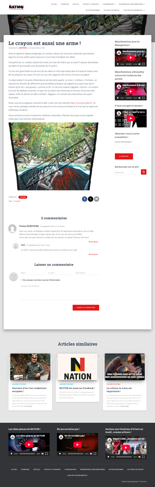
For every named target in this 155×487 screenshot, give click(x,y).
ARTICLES (76, 4)
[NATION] (16, 7)
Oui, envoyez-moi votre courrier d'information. (42, 280)
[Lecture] (118, 64)
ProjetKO (17, 201)
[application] (131, 58)
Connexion (65, 4)
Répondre (94, 242)
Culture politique (19, 384)
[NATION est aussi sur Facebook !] (77, 367)
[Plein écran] (143, 64)
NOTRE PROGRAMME (93, 10)
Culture (23, 197)
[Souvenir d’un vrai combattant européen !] (30, 367)
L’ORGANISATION (108, 4)
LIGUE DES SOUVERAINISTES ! (133, 10)
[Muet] (139, 64)
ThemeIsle (143, 482)
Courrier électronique (123, 142)
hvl (23, 244)
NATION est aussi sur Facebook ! (77, 388)
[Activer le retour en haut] (150, 482)
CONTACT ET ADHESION (91, 4)
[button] (114, 4)
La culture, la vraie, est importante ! (119, 390)
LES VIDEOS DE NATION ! (112, 10)
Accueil (54, 4)
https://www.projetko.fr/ (81, 103)
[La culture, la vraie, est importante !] (125, 367)
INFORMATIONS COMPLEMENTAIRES (131, 4)
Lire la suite (28, 406)
